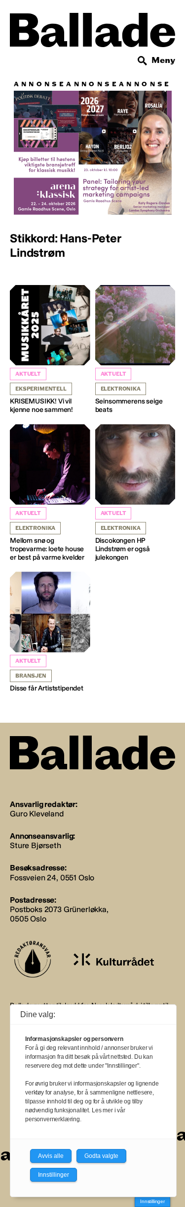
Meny (163, 60)
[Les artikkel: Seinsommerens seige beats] (135, 349)
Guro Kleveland (37, 813)
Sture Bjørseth (35, 845)
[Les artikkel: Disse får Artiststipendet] (50, 632)
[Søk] (143, 61)
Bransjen (30, 676)
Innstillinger (152, 1201)
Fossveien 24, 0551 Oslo (52, 877)
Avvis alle (51, 1155)
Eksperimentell (41, 389)
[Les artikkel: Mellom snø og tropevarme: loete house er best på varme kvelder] (50, 493)
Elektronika (121, 389)
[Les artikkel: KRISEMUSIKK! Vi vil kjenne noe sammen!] (50, 349)
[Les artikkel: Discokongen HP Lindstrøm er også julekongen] (135, 493)
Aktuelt (28, 374)
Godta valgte (101, 1155)
